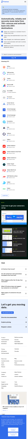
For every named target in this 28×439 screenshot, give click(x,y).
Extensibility (17, 341)
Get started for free (7, 312)
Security (16, 339)
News (16, 362)
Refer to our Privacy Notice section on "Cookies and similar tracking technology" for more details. (13, 424)
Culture (3, 374)
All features (4, 351)
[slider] (14, 224)
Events (2, 364)
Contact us (3, 376)
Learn (2, 362)
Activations (4, 343)
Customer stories (5, 360)
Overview (17, 349)
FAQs (2, 388)
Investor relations (19, 376)
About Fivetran (18, 372)
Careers (16, 374)
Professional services (19, 364)
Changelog (3, 386)
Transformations (5, 339)
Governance (4, 341)
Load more (5, 195)
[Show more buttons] (25, 224)
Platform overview (19, 337)
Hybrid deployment (19, 343)
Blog (15, 358)
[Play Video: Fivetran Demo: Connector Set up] (14, 216)
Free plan (17, 351)
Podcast (3, 366)
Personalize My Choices (13, 434)
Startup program (5, 353)
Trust (16, 382)
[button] (25, 1)
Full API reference (19, 386)
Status (16, 384)
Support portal (4, 384)
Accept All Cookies (13, 430)
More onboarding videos (8, 255)
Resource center (18, 360)
